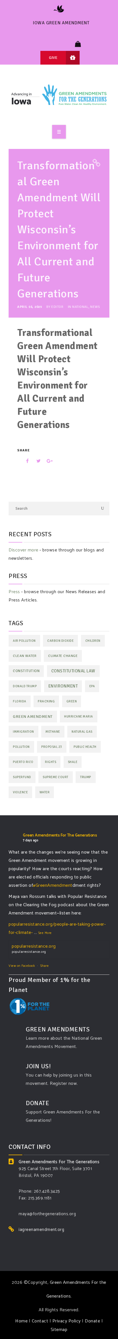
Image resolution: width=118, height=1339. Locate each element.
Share (44, 966)
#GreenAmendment (52, 885)
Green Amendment (33, 716)
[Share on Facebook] (23, 461)
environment (63, 686)
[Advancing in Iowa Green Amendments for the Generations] (59, 97)
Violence (20, 792)
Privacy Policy (66, 1321)
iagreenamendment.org (41, 1229)
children (93, 641)
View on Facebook (22, 966)
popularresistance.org (34, 946)
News (95, 307)
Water (45, 792)
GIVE (53, 57)
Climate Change (63, 655)
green (71, 701)
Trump (85, 777)
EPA (92, 686)
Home (21, 1321)
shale (73, 762)
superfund (22, 777)
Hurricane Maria (78, 716)
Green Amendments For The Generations (60, 835)
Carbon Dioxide (60, 641)
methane (53, 732)
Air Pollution (24, 641)
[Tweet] (35, 461)
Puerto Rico (23, 762)
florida (19, 701)
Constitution (26, 671)
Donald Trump (25, 686)
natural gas (82, 732)
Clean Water (25, 655)
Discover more (23, 550)
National (80, 307)
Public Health (85, 747)
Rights (50, 762)
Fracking (46, 701)
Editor (57, 307)
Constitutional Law (73, 671)
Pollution (21, 747)
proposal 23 (51, 747)
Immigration (23, 732)
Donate (92, 1321)
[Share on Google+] (47, 461)
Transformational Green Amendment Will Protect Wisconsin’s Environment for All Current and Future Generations (59, 229)
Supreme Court (55, 777)
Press (14, 592)
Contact (40, 1321)
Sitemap (59, 1330)
